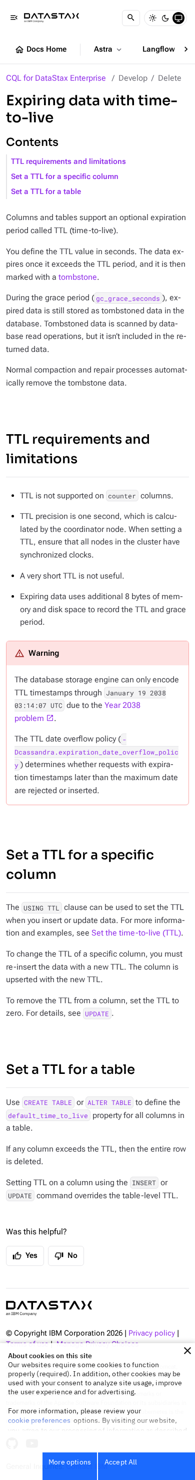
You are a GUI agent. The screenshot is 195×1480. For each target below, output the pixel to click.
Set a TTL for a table (46, 192)
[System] (178, 18)
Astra (109, 49)
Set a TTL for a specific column (64, 176)
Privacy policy (151, 1333)
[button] (187, 1350)
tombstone (77, 277)
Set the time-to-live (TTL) (136, 933)
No (66, 1255)
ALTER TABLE (110, 1102)
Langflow (164, 49)
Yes (25, 1255)
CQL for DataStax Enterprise (56, 78)
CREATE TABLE (48, 1102)
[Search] (131, 18)
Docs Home (40, 50)
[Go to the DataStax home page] (49, 1308)
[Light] (152, 18)
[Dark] (166, 18)
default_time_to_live (48, 1115)
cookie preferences (39, 1420)
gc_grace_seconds (128, 297)
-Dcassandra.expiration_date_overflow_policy (96, 751)
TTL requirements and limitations (68, 161)
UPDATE (97, 1013)
